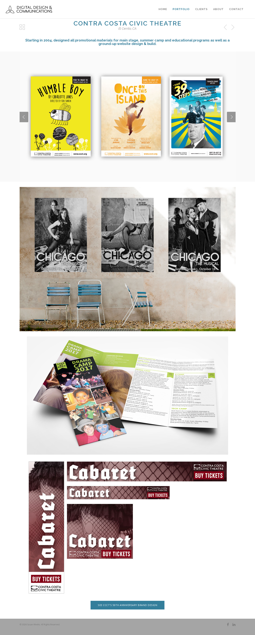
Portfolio (181, 9)
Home (163, 9)
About (218, 9)
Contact (236, 9)
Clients (201, 9)
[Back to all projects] (22, 27)
